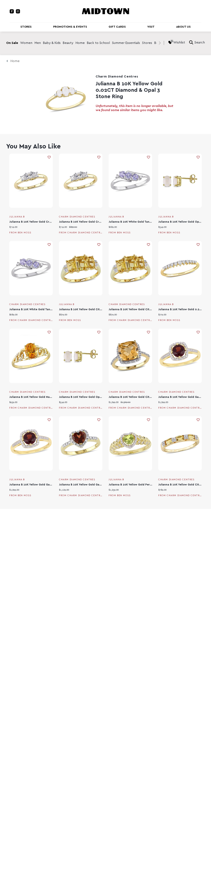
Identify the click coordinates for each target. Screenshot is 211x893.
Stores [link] (147, 43)
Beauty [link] (68, 43)
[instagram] (18, 11)
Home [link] (80, 43)
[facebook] (12, 11)
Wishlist (179, 42)
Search (199, 42)
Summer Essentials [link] (126, 43)
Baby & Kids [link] (52, 43)
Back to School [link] (98, 43)
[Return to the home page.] (105, 10)
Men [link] (37, 43)
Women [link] (26, 43)
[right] (160, 43)
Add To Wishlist (49, 157)
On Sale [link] (12, 43)
